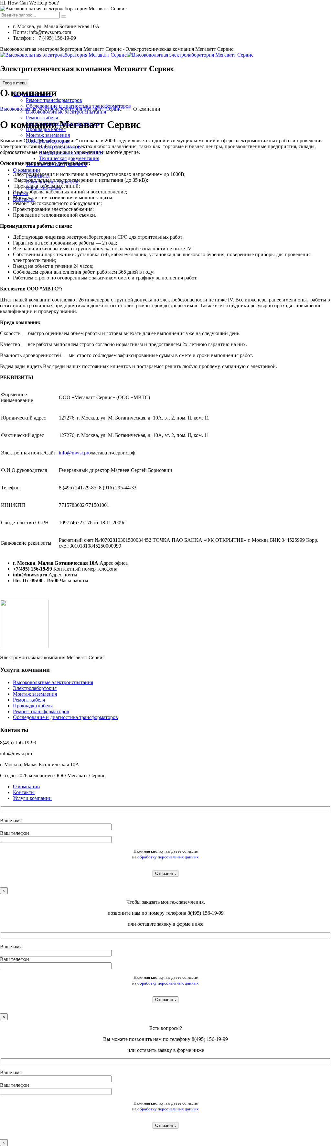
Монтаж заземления (48, 135)
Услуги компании (32, 798)
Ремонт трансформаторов (54, 100)
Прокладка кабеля (33, 705)
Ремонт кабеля (42, 117)
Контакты (24, 792)
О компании (26, 170)
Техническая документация (69, 158)
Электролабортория (35, 688)
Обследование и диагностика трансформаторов (65, 717)
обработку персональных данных (168, 857)
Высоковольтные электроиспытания (53, 682)
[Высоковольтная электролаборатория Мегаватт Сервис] (126, 55)
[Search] (63, 16)
